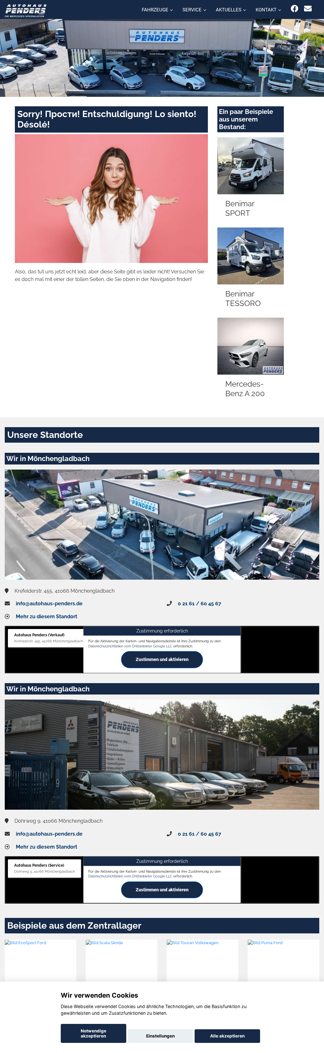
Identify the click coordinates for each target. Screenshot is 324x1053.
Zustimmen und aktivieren (162, 659)
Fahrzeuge (155, 10)
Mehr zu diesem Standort (46, 617)
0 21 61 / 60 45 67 (199, 604)
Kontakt (266, 10)
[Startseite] (26, 10)
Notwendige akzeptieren (93, 1033)
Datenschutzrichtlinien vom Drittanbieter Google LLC (130, 646)
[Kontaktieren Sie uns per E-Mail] (308, 8)
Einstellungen (160, 1035)
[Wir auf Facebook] (294, 8)
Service (192, 10)
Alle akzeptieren (227, 1035)
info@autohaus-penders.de (49, 604)
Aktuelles (228, 10)
